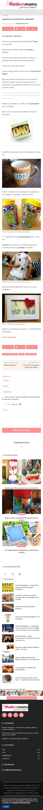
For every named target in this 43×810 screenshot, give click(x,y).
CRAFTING (21, 484)
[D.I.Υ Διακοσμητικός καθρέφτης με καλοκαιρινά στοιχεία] (21, 533)
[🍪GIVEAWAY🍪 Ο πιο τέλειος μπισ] (29, 693)
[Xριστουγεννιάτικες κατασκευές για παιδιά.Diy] (21, 471)
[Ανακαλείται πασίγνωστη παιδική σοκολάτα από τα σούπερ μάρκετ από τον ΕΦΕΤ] (8, 598)
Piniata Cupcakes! (10, 365)
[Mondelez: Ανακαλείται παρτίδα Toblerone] (8, 608)
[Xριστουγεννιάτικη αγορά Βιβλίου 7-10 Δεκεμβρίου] (8, 618)
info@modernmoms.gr (12, 770)
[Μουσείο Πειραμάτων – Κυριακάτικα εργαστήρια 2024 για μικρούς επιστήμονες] (8, 587)
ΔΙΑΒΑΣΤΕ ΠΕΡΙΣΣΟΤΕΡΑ (21, 803)
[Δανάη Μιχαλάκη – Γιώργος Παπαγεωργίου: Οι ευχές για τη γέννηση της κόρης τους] (8, 638)
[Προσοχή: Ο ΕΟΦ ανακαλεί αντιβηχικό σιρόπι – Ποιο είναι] (8, 648)
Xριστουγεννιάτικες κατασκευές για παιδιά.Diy (21, 488)
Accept (6, 806)
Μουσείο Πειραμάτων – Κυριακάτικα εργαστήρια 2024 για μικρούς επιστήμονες (26, 587)
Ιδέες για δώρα (30, 354)
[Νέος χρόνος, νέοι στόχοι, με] (19, 693)
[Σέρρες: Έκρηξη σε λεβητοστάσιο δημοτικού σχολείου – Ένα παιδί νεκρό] (8, 659)
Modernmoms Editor (21, 23)
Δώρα (21, 354)
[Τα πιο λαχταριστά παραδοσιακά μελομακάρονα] (8, 669)
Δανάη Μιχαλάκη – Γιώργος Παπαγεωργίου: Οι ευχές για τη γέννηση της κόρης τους (27, 638)
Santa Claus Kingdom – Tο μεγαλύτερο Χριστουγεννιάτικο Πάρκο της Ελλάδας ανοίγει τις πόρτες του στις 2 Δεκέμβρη (27, 628)
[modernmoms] (21, 5)
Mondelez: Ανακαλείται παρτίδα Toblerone (15, 738)
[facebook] (21, 446)
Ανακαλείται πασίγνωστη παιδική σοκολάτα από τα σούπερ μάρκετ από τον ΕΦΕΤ (27, 597)
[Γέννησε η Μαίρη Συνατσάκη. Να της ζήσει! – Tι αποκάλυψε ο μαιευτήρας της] (8, 679)
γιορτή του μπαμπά (10, 354)
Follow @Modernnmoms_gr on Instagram (22, 698)
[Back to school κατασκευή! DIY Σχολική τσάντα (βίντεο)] (21, 501)
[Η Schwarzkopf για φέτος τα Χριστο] (35, 693)
